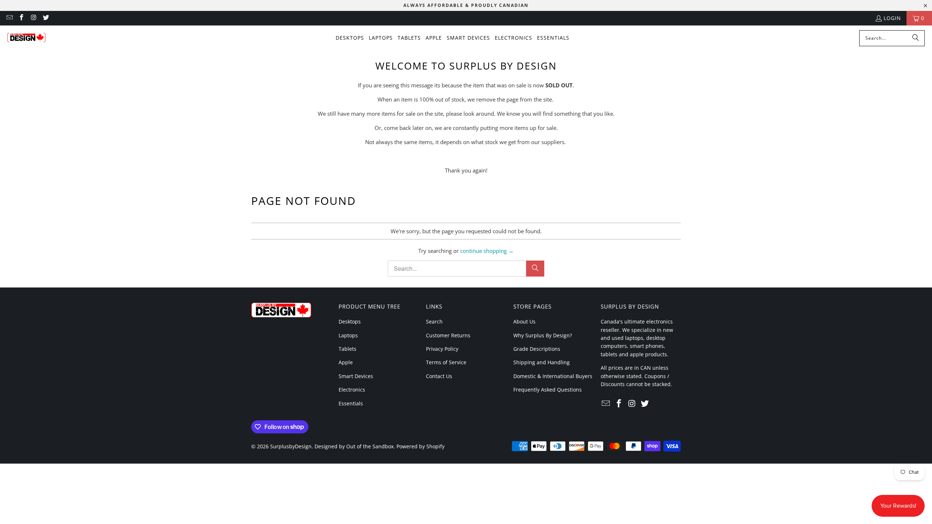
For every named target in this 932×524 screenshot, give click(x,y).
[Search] (916, 38)
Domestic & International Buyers (552, 376)
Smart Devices (356, 376)
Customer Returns (448, 335)
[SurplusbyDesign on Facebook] (21, 18)
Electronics (352, 389)
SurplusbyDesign (291, 446)
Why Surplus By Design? (542, 335)
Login (892, 18)
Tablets (347, 348)
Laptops (348, 335)
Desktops (350, 321)
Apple (346, 362)
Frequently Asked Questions (547, 389)
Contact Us (439, 376)
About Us (524, 321)
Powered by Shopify (420, 446)
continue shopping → (487, 250)
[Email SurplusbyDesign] (9, 18)
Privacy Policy (442, 348)
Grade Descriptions (536, 348)
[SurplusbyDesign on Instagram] (33, 18)
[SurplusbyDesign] (26, 38)
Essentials (351, 403)
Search (434, 321)
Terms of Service (446, 362)
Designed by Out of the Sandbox (354, 446)
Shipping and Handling (541, 362)
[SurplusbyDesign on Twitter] (46, 18)
